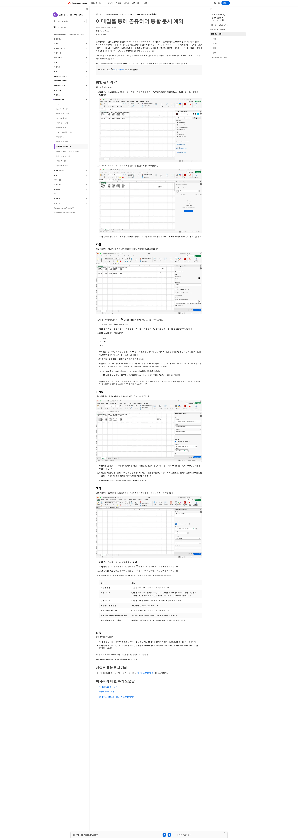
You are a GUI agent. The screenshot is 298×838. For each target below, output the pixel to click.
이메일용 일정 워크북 (63, 146)
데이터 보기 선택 (62, 123)
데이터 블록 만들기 (62, 113)
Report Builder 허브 (106, 692)
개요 (57, 104)
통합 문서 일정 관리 (63, 156)
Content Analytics (60, 81)
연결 (55, 62)
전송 (214, 53)
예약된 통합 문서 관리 (146, 673)
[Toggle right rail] (210, 9)
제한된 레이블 (61, 161)
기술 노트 (57, 203)
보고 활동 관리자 (59, 170)
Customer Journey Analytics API (64, 208)
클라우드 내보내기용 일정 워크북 (68, 151)
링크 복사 (225, 25)
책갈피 (216, 25)
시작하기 (56, 43)
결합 (55, 175)
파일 (214, 39)
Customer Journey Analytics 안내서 (143, 14)
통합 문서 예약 (119, 69)
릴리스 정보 (57, 39)
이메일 (215, 43)
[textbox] (69, 21)
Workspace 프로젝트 (60, 76)
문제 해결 (57, 198)
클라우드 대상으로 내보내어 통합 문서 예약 (117, 697)
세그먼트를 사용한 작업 (64, 132)
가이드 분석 (57, 90)
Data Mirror (58, 57)
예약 (214, 48)
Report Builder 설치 (62, 109)
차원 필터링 (60, 137)
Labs (55, 194)
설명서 (99, 14)
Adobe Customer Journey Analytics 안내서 (69, 34)
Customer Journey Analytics (115, 14)
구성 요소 (57, 95)
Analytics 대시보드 (60, 85)
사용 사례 (57, 189)
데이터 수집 (57, 53)
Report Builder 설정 (62, 165)
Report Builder (104, 31)
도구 (55, 71)
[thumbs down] (169, 835)
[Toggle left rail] (87, 9)
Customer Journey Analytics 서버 (64, 213)
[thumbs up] (164, 835)
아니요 (222, 20)
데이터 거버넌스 (59, 184)
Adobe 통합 (57, 180)
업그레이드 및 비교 (59, 48)
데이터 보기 (57, 67)
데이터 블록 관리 (62, 141)
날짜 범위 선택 (61, 127)
